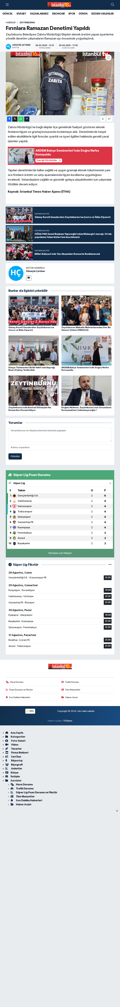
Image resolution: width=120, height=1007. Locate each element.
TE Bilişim (67, 721)
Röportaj (16, 760)
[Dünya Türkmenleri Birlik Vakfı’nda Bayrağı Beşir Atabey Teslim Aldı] (33, 350)
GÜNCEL (7, 13)
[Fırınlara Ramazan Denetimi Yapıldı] (60, 83)
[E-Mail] (28, 278)
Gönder (15, 456)
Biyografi (17, 764)
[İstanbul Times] (59, 5)
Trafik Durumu (72, 682)
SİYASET (21, 13)
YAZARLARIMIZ (39, 13)
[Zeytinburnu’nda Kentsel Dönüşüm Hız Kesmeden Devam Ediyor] (33, 390)
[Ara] (112, 5)
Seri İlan (16, 756)
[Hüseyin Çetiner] (15, 273)
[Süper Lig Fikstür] (110, 564)
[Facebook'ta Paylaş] (9, 119)
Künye (14, 772)
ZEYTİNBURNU (27, 23)
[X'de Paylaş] (15, 119)
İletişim (15, 776)
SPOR (71, 13)
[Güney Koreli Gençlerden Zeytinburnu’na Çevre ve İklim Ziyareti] (33, 310)
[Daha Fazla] (26, 119)
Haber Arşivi (71, 697)
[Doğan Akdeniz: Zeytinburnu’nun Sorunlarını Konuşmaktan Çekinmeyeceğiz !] (86, 390)
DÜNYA (83, 13)
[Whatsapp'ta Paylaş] (21, 119)
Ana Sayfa (17, 732)
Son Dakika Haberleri (19, 697)
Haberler (11, 23)
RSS (31, 711)
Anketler (16, 768)
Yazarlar (16, 748)
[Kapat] (118, 811)
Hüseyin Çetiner (35, 271)
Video (14, 744)
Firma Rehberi (19, 752)
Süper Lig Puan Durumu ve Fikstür (36, 792)
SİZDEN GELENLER (102, 13)
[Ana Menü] (7, 5)
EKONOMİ (58, 13)
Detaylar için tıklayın (60, 553)
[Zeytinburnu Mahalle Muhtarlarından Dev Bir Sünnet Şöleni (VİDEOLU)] (86, 310)
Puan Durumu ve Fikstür (21, 690)
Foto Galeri (18, 740)
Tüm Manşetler (72, 690)
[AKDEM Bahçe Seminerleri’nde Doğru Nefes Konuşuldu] (86, 350)
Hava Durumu (16, 682)
